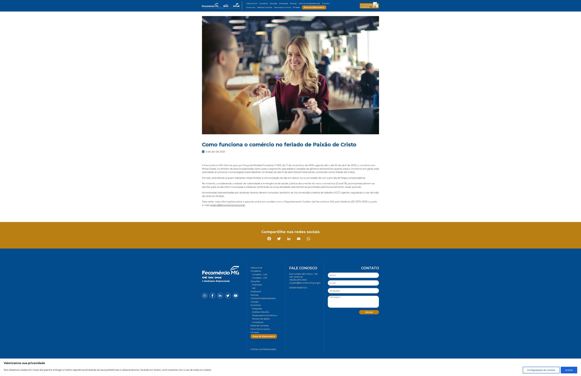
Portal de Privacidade (263, 349)
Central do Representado (309, 3)
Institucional (251, 3)
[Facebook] (205, 211)
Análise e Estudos (260, 312)
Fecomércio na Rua (282, 7)
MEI (254, 288)
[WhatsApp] (244, 211)
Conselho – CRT (259, 278)
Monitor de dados (261, 319)
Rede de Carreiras (264, 7)
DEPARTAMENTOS (298, 287)
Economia (250, 7)
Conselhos (263, 3)
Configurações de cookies (541, 370)
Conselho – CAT (259, 274)
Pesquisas (257, 308)
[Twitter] (215, 211)
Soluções (273, 3)
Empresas (257, 284)
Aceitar (569, 370)
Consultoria (257, 322)
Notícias (293, 3)
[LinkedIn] (225, 211)
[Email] (234, 211)
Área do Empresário (314, 7)
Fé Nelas (296, 7)
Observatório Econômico (264, 315)
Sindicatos (283, 3)
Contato (325, 3)
